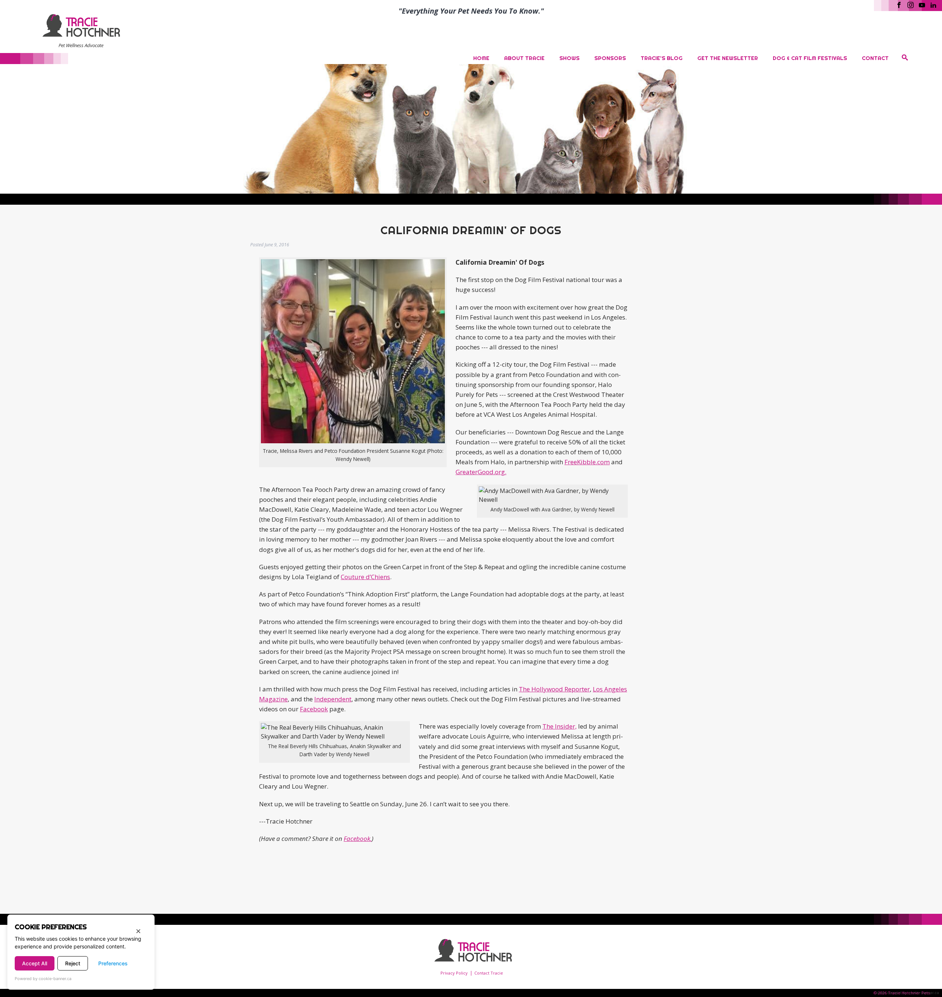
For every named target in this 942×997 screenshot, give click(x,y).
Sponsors (610, 57)
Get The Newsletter (727, 57)
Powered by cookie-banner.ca (43, 978)
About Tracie (524, 57)
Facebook (314, 709)
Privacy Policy (454, 973)
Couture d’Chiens (365, 577)
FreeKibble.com (587, 462)
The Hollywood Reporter (554, 689)
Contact (875, 57)
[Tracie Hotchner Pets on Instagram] (910, 4)
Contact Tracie (488, 973)
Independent (332, 699)
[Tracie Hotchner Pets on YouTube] (922, 4)
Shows (569, 57)
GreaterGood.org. (481, 472)
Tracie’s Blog (662, 57)
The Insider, (559, 726)
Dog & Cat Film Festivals (810, 57)
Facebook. (358, 838)
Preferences (113, 963)
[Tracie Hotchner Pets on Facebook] (899, 4)
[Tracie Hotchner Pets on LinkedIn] (933, 4)
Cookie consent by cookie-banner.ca (906, 992)
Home (481, 57)
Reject (72, 963)
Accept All (34, 963)
